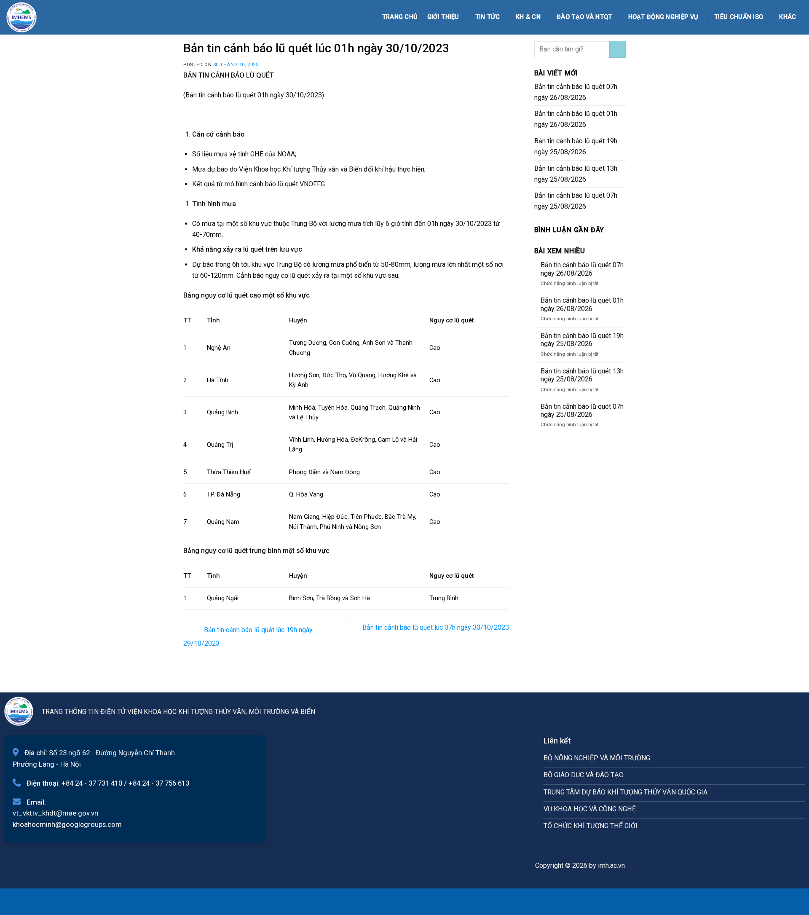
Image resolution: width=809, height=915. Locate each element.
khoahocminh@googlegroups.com (67, 824)
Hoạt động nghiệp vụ (663, 17)
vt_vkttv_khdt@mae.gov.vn (55, 813)
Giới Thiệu (443, 17)
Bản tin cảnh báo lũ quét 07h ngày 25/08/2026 (575, 200)
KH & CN (528, 17)
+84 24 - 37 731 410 (92, 783)
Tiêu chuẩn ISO (738, 17)
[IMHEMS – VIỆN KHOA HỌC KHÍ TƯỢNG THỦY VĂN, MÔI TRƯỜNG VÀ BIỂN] (27, 17)
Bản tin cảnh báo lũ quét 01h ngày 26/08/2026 (575, 119)
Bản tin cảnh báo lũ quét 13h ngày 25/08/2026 (575, 173)
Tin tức (487, 17)
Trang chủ (400, 17)
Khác (787, 17)
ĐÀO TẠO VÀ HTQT (584, 17)
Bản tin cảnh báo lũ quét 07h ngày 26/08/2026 (575, 92)
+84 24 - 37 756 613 (159, 783)
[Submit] (617, 49)
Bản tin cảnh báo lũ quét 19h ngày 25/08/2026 (575, 146)
